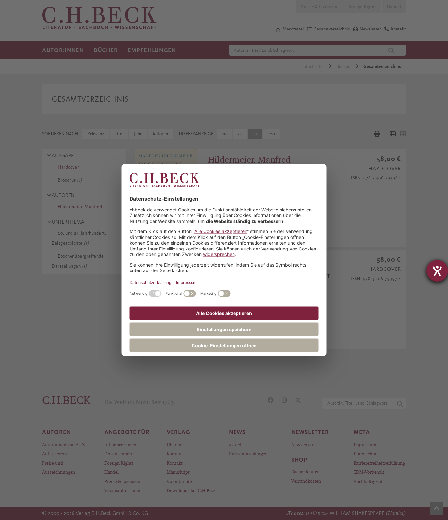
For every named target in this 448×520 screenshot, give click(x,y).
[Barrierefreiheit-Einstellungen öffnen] (437, 271)
